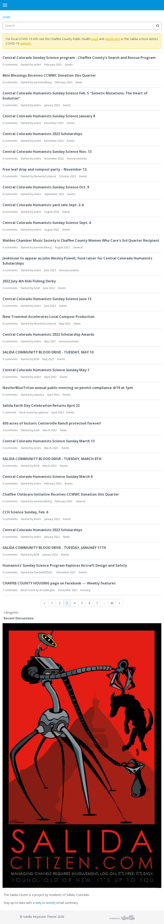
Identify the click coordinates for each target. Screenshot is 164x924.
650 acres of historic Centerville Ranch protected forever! (52, 423)
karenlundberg (43, 82)
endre (37, 64)
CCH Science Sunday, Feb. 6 (25, 512)
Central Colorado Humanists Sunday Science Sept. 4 (47, 222)
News (79, 82)
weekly (51, 903)
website (25, 43)
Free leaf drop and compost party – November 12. (45, 169)
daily (38, 903)
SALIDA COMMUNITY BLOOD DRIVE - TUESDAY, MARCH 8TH (52, 458)
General (78, 247)
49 (112, 603)
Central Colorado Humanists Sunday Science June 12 (47, 299)
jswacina (39, 394)
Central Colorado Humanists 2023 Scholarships (42, 133)
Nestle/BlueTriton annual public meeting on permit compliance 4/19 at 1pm (68, 387)
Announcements (77, 158)
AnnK (37, 288)
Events (69, 64)
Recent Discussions (19, 618)
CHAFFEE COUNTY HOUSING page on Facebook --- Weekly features (59, 583)
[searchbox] (82, 26)
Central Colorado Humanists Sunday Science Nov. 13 (47, 151)
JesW (37, 430)
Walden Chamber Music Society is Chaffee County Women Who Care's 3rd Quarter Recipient (81, 240)
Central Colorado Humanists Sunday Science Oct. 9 (46, 187)
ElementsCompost (45, 176)
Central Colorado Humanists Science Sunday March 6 (48, 476)
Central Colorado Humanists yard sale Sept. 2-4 (43, 205)
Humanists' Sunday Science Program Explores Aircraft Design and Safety (65, 565)
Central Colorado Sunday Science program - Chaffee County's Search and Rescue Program (79, 57)
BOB (36, 359)
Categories (11, 612)
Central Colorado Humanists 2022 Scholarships (42, 530)
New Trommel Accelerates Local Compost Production (48, 316)
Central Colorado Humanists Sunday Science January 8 (49, 116)
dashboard (112, 39)
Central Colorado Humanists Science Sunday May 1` (47, 370)
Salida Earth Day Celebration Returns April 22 (41, 405)
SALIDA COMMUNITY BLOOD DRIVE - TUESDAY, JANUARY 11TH (54, 547)
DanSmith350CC (43, 572)
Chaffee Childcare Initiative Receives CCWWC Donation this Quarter (61, 494)
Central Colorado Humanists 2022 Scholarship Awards (48, 334)
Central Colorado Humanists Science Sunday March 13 (49, 441)
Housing (85, 590)
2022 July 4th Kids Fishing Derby (29, 281)
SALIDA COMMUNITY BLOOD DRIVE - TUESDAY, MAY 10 (48, 352)
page (94, 39)
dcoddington (47, 590)
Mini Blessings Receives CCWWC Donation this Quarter (49, 75)
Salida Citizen (82, 5)
